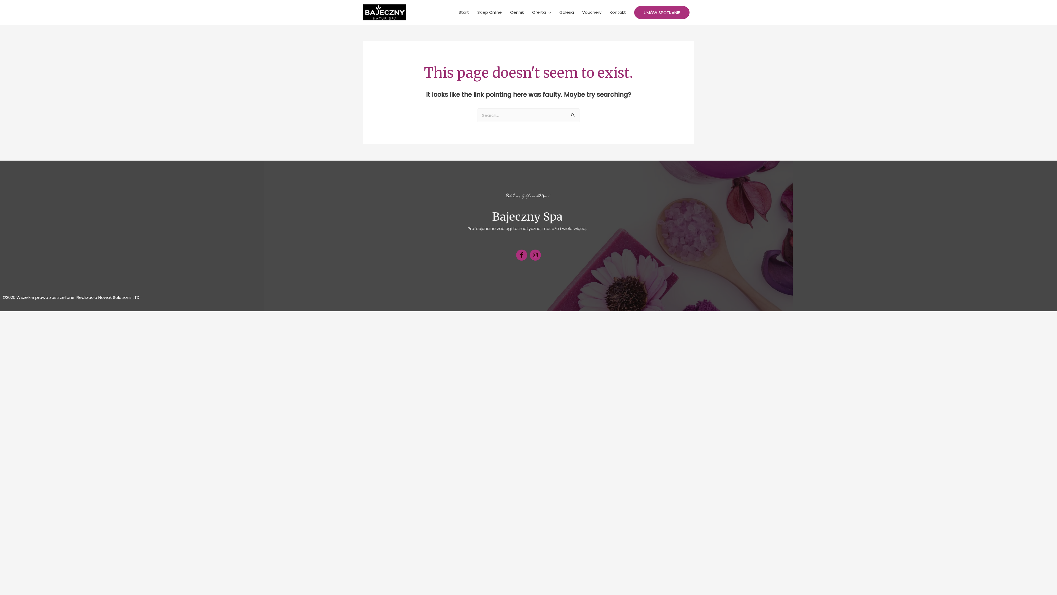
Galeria (566, 12)
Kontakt (618, 12)
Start (464, 12)
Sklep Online (489, 12)
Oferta (539, 12)
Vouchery (591, 12)
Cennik (517, 12)
